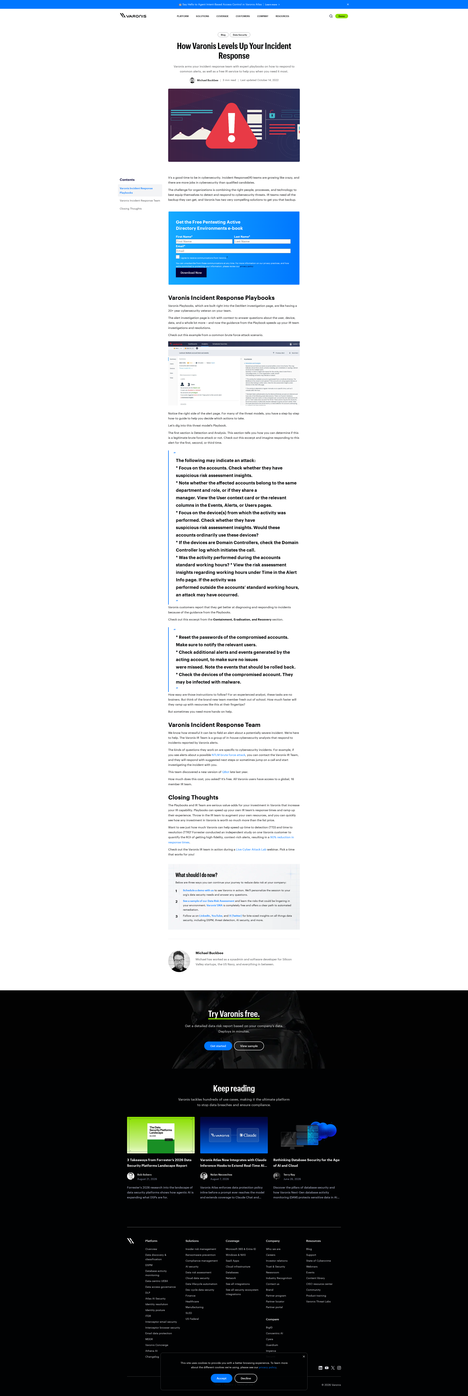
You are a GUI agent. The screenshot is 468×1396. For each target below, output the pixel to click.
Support (311, 1254)
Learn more (271, 4)
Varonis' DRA (214, 905)
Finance (190, 1295)
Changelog (152, 1356)
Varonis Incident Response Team (140, 200)
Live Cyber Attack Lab (251, 849)
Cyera (269, 1339)
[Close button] (348, 4)
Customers (243, 16)
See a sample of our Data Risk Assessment (208, 900)
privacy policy (267, 1367)
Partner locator (275, 1301)
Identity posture (155, 1310)
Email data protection (158, 1333)
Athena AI (151, 1350)
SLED (189, 1312)
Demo (342, 16)
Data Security (240, 34)
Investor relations (277, 1260)
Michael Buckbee (207, 80)
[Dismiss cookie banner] (304, 1357)
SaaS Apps (232, 1260)
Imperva (271, 1350)
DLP (147, 1292)
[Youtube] (327, 1368)
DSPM (148, 1265)
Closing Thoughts (131, 208)
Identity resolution (156, 1304)
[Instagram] (339, 1368)
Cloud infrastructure (238, 1266)
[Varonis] (133, 16)
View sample (249, 1046)
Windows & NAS (236, 1254)
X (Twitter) (235, 915)
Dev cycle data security (200, 1289)
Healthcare (192, 1301)
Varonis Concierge (156, 1344)
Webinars (312, 1266)
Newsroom (272, 1272)
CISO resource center (319, 1283)
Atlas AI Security (155, 1298)
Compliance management (202, 1260)
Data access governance (160, 1286)
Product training (316, 1295)
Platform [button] (183, 16)
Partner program (276, 1295)
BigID (269, 1327)
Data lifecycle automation (201, 1283)
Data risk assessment (198, 1272)
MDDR (149, 1339)
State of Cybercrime (318, 1260)
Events (310, 1272)
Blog (223, 34)
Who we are (273, 1248)
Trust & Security (275, 1266)
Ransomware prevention (201, 1254)
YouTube (217, 915)
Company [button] (262, 16)
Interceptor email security (161, 1321)
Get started (218, 1046)
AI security (192, 1266)
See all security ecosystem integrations (242, 1292)
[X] (333, 1368)
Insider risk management (201, 1248)
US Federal (192, 1318)
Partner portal (274, 1307)
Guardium (272, 1344)
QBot (225, 772)
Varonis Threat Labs (318, 1301)
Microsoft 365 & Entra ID (241, 1248)
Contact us (272, 1283)
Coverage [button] (222, 16)
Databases (232, 1272)
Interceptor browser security (162, 1327)
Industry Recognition (279, 1278)
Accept (222, 1378)
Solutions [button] (202, 16)
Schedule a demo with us (198, 890)
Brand (269, 1289)
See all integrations (238, 1283)
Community (313, 1289)
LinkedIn (204, 915)
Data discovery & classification (155, 1257)
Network (231, 1278)
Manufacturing (194, 1307)
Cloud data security (198, 1278)
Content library (315, 1278)
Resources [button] (282, 16)
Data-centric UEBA (156, 1280)
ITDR (148, 1315)
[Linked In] (320, 1368)
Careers (270, 1254)
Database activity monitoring (156, 1273)
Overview (151, 1248)
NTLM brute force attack (228, 755)
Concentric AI (274, 1333)
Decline (246, 1378)
